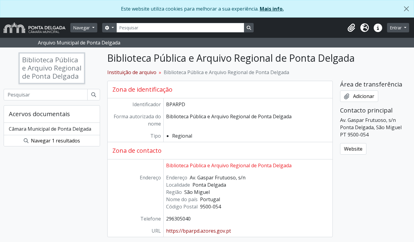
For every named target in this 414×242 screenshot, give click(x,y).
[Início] (37, 27)
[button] (351, 27)
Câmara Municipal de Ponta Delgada (50, 129)
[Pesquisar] (93, 94)
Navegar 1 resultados (55, 140)
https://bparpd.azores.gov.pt (198, 230)
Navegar (82, 28)
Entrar (396, 28)
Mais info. (272, 8)
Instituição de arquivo (131, 72)
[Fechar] (406, 8)
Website (353, 149)
